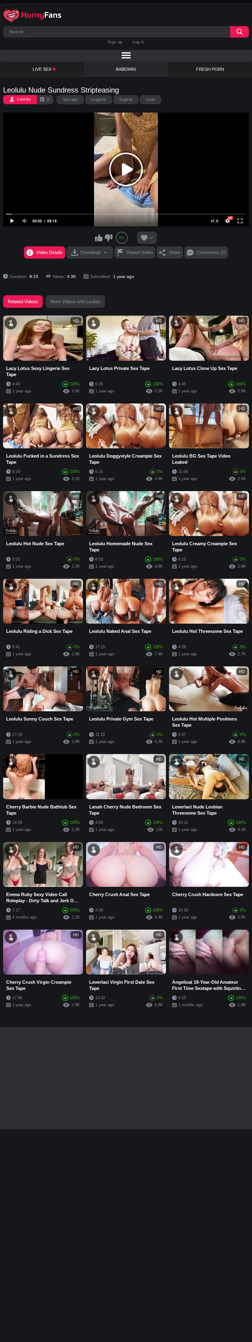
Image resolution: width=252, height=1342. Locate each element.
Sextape (70, 99)
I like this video (99, 238)
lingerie (126, 99)
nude (150, 99)
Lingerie (98, 99)
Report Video (140, 252)
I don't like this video (108, 238)
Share (175, 252)
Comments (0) (211, 252)
